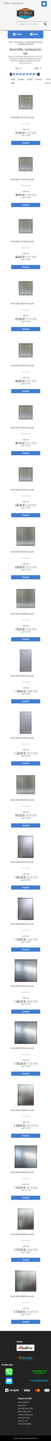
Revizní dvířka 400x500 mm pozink (22, 862)
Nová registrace (17, 3)
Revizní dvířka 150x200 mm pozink (22, 179)
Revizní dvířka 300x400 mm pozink (22, 614)
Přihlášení (7, 3)
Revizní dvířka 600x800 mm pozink (22, 1234)
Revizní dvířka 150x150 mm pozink (22, 117)
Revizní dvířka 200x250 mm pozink (22, 365)
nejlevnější (20, 79)
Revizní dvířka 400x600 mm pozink (22, 924)
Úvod (10, 41)
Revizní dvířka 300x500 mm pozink (22, 676)
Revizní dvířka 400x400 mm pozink (22, 800)
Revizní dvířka (18, 41)
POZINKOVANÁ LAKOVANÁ (33, 41)
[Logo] (25, 14)
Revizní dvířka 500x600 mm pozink (22, 1048)
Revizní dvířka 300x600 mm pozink (22, 738)
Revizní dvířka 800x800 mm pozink (22, 1296)
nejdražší (29, 79)
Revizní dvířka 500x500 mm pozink (22, 986)
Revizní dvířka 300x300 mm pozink (22, 551)
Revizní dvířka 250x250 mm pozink (22, 489)
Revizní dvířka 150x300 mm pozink (22, 241)
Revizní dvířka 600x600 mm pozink (22, 1172)
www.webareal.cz (32, 1438)
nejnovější (38, 79)
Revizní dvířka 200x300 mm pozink (22, 427)
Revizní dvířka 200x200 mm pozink (22, 303)
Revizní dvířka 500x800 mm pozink (22, 1110)
